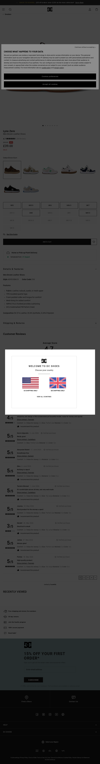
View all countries (44, 397)
